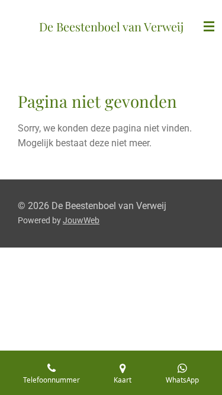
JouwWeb (81, 220)
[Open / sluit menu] (209, 26)
